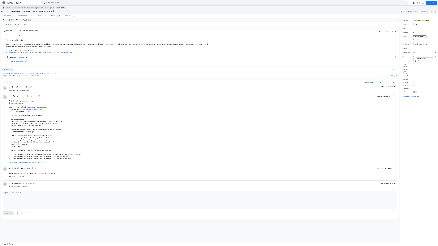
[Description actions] (395, 31)
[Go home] (1, 11)
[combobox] (225, 2)
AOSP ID (405, 76)
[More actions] (435, 11)
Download (19, 61)
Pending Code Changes (405, 71)
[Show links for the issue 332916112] (65, 8)
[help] (418, 2)
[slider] (400, 130)
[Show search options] (405, 2)
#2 (396, 76)
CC (403, 56)
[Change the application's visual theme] (414, 2)
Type (404, 24)
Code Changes (405, 65)
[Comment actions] (394, 96)
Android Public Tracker (12, 8)
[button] (419, 24)
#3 (38, 168)
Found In (405, 82)
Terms (11, 244)
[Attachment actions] (395, 57)
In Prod (405, 92)
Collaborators (407, 52)
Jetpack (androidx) (40, 8)
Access (405, 40)
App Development (27, 8)
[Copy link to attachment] (26, 61)
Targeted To (406, 85)
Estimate (405, 79)
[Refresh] (4, 11)
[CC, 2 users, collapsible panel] (424, 56)
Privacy (4, 244)
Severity (405, 32)
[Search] (43, 2)
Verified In (406, 89)
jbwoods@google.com (34, 109)
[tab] (8, 16)
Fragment (51, 8)
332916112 (60, 8)
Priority (405, 28)
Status (405, 36)
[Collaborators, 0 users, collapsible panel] (424, 52)
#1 (39, 30)
